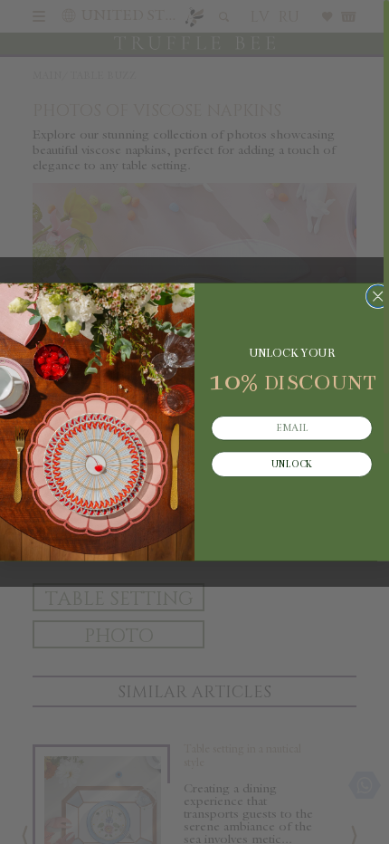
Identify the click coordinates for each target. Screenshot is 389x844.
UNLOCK (291, 464)
